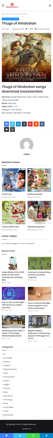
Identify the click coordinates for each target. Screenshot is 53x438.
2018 (15, 106)
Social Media (8, 407)
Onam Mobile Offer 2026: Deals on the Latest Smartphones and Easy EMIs (13, 276)
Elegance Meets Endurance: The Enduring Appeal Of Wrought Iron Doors (39, 334)
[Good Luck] (14, 180)
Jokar (7, 29)
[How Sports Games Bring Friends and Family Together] (39, 263)
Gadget (6, 384)
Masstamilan (8, 415)
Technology (8, 400)
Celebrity (6, 365)
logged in (15, 243)
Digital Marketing (10, 369)
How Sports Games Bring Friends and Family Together (39, 275)
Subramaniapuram (36, 226)
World (5, 403)
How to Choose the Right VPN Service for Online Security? (13, 305)
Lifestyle (6, 388)
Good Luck (6, 194)
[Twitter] (12, 124)
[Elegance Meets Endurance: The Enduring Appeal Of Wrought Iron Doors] (39, 321)
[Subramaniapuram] (39, 212)
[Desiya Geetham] (39, 180)
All (4, 354)
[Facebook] (6, 124)
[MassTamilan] (12, 5)
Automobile (7, 358)
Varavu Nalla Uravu (10, 226)
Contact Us (26, 429)
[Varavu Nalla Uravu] (14, 212)
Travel (5, 411)
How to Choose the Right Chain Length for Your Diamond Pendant (39, 305)
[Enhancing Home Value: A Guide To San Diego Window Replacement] (13, 321)
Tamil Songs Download (18, 14)
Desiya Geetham (35, 194)
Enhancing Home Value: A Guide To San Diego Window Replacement (13, 333)
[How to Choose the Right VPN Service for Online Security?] (13, 293)
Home (5, 14)
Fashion (6, 381)
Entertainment (9, 377)
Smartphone (8, 396)
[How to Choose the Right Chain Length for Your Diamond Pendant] (39, 294)
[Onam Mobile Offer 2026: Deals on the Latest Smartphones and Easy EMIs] (13, 263)
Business (6, 362)
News (5, 392)
